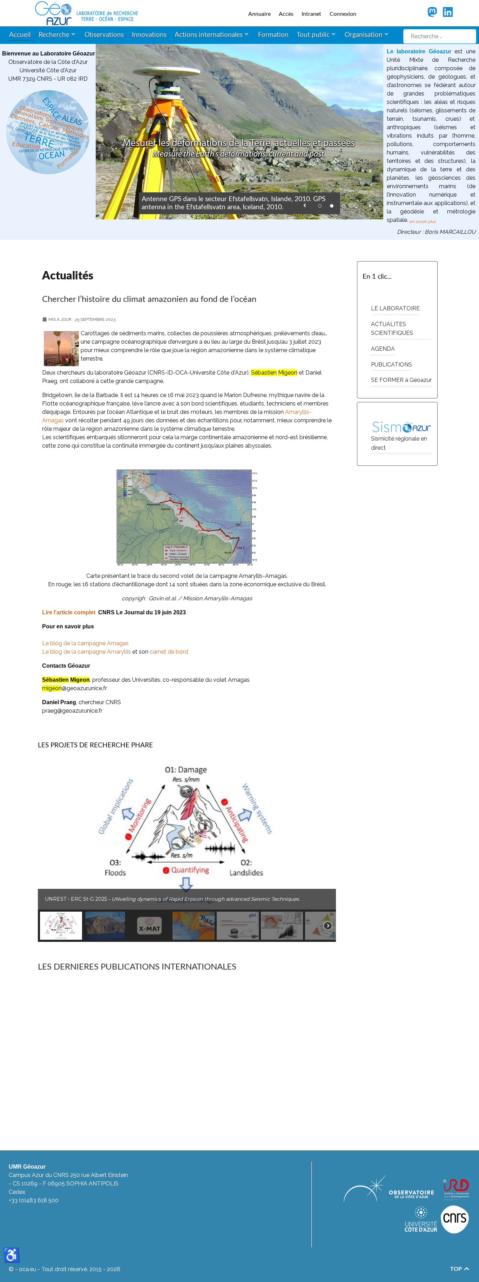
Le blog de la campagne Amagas (85, 643)
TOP (456, 1269)
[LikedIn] (448, 14)
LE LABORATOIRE (395, 308)
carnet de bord (169, 651)
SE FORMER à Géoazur (401, 380)
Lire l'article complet (68, 612)
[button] (305, 204)
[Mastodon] (433, 14)
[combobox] (439, 36)
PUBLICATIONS (391, 364)
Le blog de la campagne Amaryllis (86, 651)
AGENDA (383, 348)
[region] (187, 851)
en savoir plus (422, 221)
